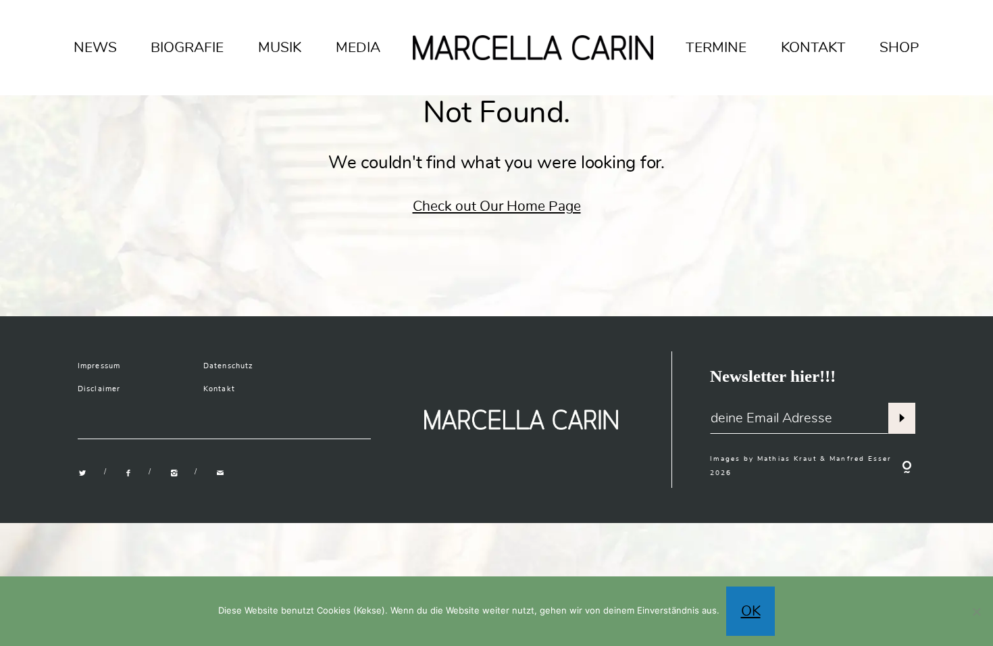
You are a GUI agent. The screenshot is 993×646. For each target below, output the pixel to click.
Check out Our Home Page (497, 206)
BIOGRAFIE (187, 47)
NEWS (95, 47)
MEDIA (358, 47)
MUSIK (279, 47)
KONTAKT (813, 47)
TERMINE (716, 47)
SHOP (899, 47)
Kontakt (219, 389)
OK (751, 610)
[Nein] (976, 611)
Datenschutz (228, 366)
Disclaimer (99, 389)
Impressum (99, 366)
